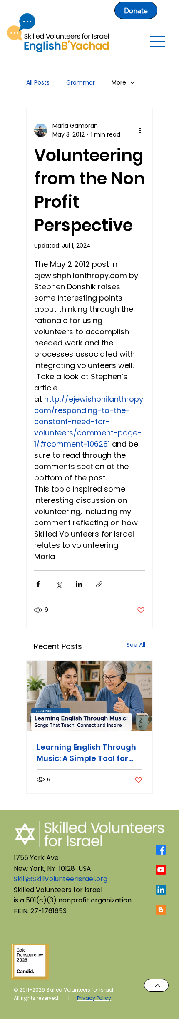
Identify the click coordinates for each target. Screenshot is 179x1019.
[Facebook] (161, 850)
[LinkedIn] (161, 890)
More (119, 83)
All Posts (38, 83)
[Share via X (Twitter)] (58, 584)
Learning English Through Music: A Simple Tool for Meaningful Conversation (87, 753)
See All (136, 645)
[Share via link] (99, 584)
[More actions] (140, 130)
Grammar (80, 83)
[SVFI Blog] (161, 910)
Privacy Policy (94, 998)
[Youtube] (161, 870)
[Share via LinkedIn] (79, 584)
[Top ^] (156, 985)
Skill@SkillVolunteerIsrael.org (60, 879)
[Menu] (157, 41)
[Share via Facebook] (38, 584)
